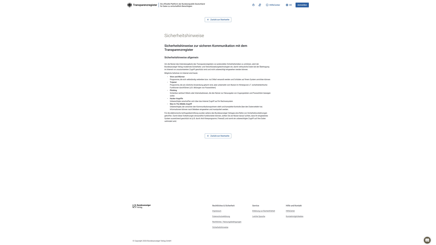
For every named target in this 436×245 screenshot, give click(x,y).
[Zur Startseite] (166, 5)
